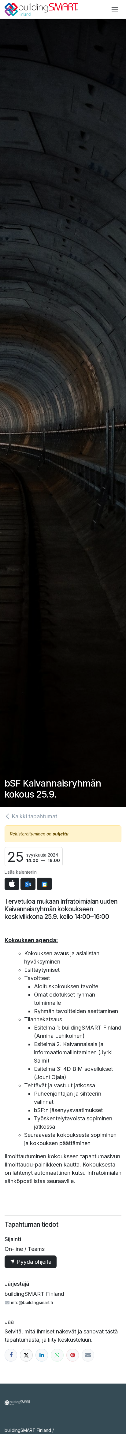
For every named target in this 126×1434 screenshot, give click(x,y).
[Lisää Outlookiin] (27, 884)
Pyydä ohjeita (33, 1262)
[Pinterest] (72, 1355)
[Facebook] (11, 1355)
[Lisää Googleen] (44, 884)
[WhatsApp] (57, 1355)
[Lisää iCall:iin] (12, 884)
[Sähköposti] (88, 1355)
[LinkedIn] (41, 1355)
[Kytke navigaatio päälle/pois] (114, 9)
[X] (26, 1355)
